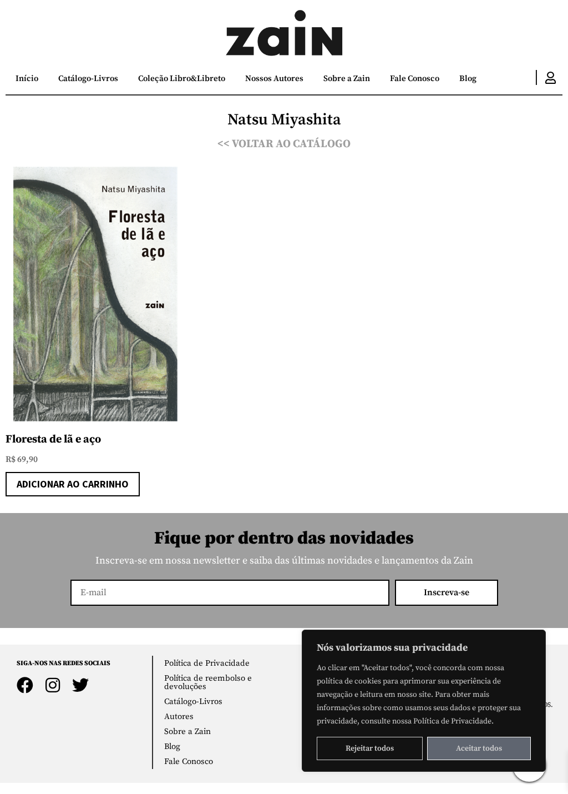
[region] (424, 701)
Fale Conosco (414, 78)
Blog (467, 78)
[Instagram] (52, 685)
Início (27, 78)
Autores (179, 716)
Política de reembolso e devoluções (208, 682)
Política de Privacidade (207, 663)
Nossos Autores (274, 78)
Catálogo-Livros (88, 78)
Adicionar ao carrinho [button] (73, 484)
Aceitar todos (479, 748)
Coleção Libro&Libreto (181, 78)
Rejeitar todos (370, 748)
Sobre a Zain (346, 78)
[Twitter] (80, 685)
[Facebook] (25, 685)
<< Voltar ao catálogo (284, 144)
